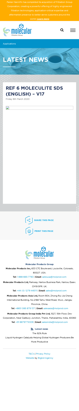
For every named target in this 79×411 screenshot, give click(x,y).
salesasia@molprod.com (56, 308)
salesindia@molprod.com (55, 322)
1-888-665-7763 (25, 277)
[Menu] (73, 31)
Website (30, 358)
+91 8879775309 (24, 322)
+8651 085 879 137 (25, 308)
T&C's (31, 354)
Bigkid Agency (45, 358)
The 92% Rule (39, 333)
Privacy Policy (43, 354)
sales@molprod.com (56, 290)
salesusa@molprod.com (54, 277)
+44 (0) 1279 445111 (27, 290)
